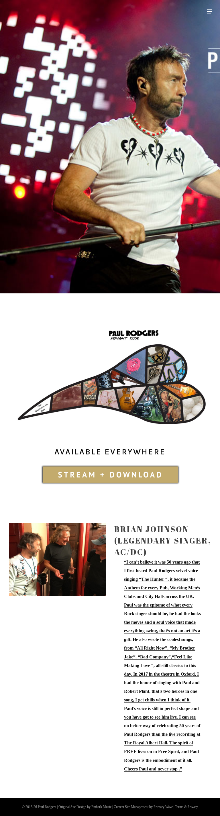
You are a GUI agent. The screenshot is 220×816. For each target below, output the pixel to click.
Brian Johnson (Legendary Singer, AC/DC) (162, 540)
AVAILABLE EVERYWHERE (110, 451)
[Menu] (209, 11)
